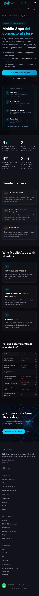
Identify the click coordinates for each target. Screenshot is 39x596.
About (4, 549)
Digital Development (20, 9)
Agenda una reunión (12, 431)
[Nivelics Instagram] (9, 468)
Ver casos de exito (19, 79)
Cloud (4, 483)
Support (5, 575)
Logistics (5, 535)
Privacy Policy (15, 588)
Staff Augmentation (8, 486)
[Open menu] (35, 3)
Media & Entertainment (9, 524)
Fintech (4, 520)
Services (10, 9)
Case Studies (6, 553)
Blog (3, 556)
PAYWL (4, 502)
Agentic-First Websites (28, 16)
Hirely (4, 509)
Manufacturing (7, 538)
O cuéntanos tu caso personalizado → (19, 126)
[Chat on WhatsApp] (4, 585)
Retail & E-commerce (9, 531)
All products (6, 498)
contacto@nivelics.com (10, 568)
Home (4, 9)
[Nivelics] (19, 450)
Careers (5, 560)
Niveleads (5, 506)
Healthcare (6, 527)
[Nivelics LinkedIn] (4, 468)
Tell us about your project (19, 73)
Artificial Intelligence (9, 479)
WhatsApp (5, 571)
